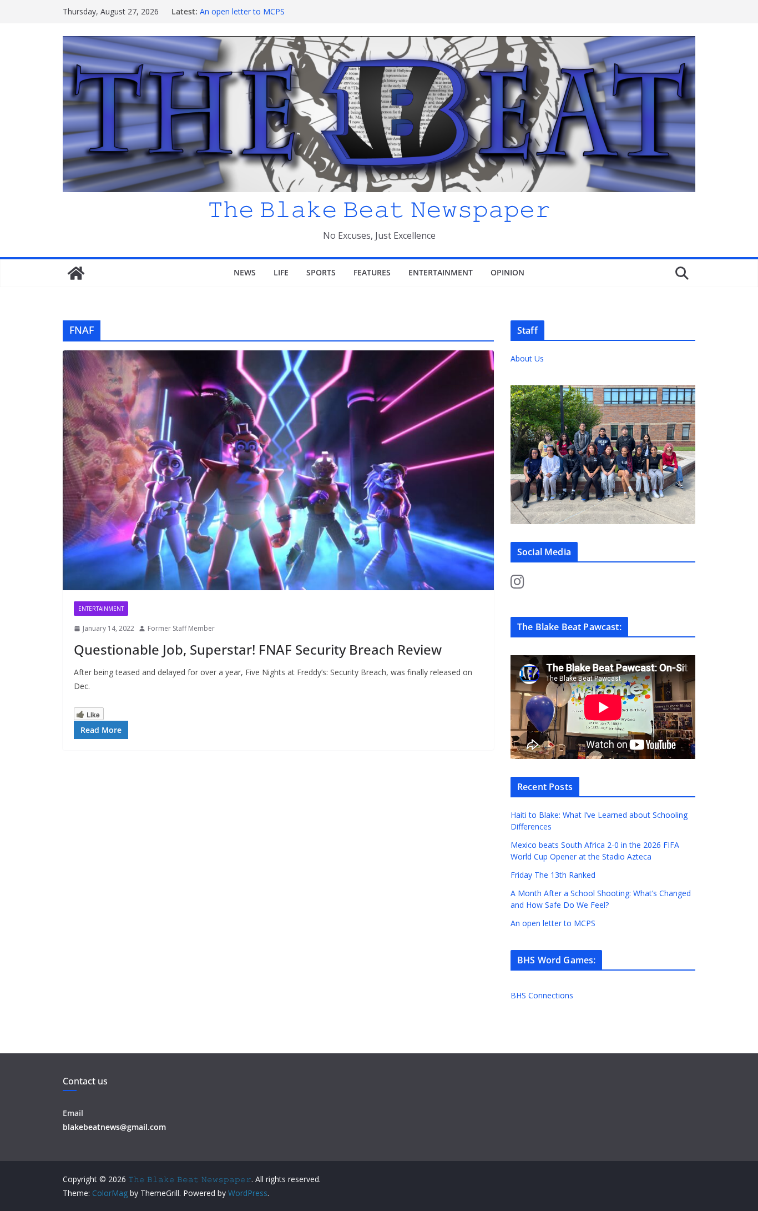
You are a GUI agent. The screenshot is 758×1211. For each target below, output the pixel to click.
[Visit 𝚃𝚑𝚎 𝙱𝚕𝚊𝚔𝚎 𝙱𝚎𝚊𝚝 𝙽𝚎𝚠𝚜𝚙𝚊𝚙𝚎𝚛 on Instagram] (517, 584)
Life (281, 272)
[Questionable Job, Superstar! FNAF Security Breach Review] (278, 470)
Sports (321, 272)
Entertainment (440, 272)
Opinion (507, 272)
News (245, 272)
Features (372, 272)
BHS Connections (542, 995)
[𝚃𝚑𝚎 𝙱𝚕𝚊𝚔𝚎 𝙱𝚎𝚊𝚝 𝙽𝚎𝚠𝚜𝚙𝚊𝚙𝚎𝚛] (76, 273)
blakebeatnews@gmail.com (114, 1127)
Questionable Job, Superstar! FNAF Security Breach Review (258, 649)
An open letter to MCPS (242, 11)
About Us (527, 358)
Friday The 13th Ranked (553, 875)
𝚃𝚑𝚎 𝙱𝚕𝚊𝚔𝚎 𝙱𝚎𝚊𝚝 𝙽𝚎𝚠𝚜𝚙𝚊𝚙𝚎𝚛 (379, 208)
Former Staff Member (181, 628)
